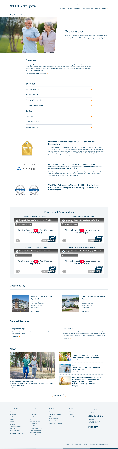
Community (72, 414)
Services (62, 8)
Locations (77, 8)
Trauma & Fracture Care (34, 100)
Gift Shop (12, 424)
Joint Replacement (33, 89)
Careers (12, 419)
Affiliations (13, 414)
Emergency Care (93, 409)
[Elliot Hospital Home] (98, 416)
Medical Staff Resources (55, 423)
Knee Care (29, 116)
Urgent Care (33, 412)
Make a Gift (72, 417)
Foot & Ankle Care (32, 122)
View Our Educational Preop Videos (36, 73)
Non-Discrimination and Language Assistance (36, 431)
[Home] (12, 15)
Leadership (13, 417)
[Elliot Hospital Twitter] (97, 427)
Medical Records (34, 426)
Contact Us (13, 412)
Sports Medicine (32, 127)
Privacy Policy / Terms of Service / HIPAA (73, 444)
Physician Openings (54, 412)
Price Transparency (15, 430)
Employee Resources (55, 421)
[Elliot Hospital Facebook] (89, 427)
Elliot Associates (53, 418)
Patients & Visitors (87, 8)
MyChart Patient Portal (36, 428)
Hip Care (29, 111)
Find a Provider (34, 417)
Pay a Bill (32, 419)
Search (104, 8)
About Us (97, 8)
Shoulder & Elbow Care (34, 106)
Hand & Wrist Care (32, 95)
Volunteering (72, 412)
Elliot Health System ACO (17, 433)
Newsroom (13, 421)
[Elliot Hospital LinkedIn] (95, 427)
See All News (57, 395)
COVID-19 (91, 412)
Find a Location (34, 414)
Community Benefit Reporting (15, 427)
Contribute (72, 409)
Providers (70, 8)
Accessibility (85, 444)
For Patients (33, 409)
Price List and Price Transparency (35, 422)
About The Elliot (14, 409)
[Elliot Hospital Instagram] (92, 427)
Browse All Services (35, 435)
